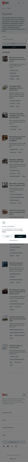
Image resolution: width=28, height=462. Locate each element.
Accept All (20, 236)
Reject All (8, 236)
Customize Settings (14, 240)
